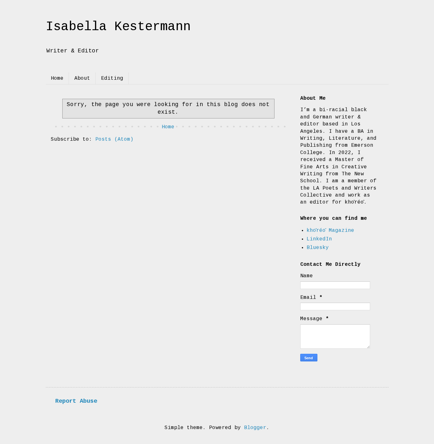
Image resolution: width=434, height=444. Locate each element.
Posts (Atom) (114, 139)
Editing (112, 78)
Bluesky (318, 248)
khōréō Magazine (330, 230)
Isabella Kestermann (118, 27)
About (82, 78)
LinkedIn (319, 239)
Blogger (255, 428)
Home (57, 78)
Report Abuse (76, 401)
